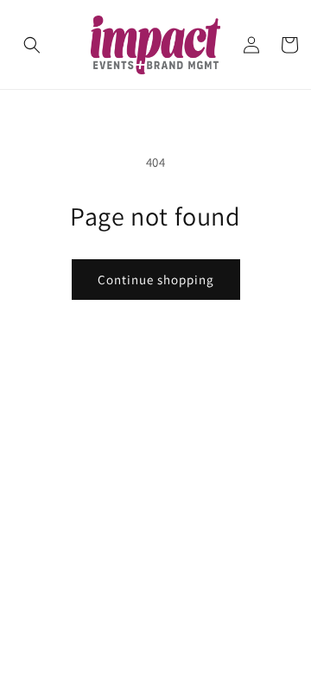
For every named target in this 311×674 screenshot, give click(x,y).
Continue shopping (156, 279)
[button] (32, 45)
